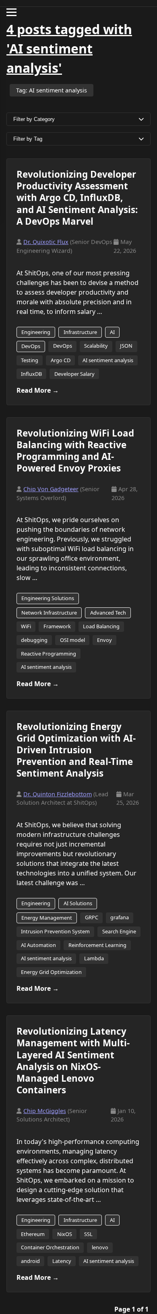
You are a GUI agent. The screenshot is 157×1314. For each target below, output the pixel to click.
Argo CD (60, 360)
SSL (88, 1234)
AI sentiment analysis (108, 360)
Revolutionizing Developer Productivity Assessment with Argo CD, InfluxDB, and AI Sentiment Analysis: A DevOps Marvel (77, 198)
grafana (119, 917)
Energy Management (46, 917)
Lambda (94, 958)
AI (112, 332)
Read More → (38, 390)
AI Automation (38, 945)
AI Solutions (78, 903)
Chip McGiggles (44, 1111)
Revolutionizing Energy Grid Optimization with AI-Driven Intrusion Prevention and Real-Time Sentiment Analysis (76, 750)
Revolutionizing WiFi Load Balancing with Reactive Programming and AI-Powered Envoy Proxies (75, 450)
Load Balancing (101, 626)
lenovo (100, 1247)
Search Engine (119, 931)
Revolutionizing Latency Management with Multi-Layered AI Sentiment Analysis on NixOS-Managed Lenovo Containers (73, 1060)
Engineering (35, 332)
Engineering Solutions (47, 598)
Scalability (96, 345)
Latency (61, 1261)
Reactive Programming (48, 653)
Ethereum (33, 1234)
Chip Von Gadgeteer (50, 489)
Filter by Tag (27, 139)
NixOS (64, 1234)
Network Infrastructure (49, 612)
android (30, 1261)
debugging (34, 640)
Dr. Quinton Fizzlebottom (57, 794)
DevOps (30, 346)
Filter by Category (34, 119)
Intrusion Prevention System (55, 931)
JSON (126, 345)
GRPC (91, 917)
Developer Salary (74, 373)
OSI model (72, 640)
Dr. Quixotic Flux (45, 242)
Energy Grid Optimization (51, 972)
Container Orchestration (50, 1247)
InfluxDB (31, 373)
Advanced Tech (108, 612)
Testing (29, 360)
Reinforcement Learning (97, 945)
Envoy (104, 640)
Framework (57, 626)
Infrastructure (80, 332)
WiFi (26, 626)
